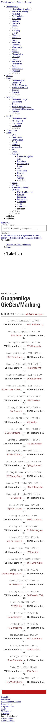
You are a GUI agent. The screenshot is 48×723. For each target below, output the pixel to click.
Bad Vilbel (16, 18)
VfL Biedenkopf (34, 443)
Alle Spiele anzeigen (34, 314)
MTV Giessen (33, 400)
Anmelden (14, 235)
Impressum (21, 197)
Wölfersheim (17, 68)
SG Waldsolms (34, 378)
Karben (15, 40)
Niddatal (15, 52)
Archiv (35, 235)
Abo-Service (11, 238)
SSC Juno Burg (14, 357)
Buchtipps (21, 161)
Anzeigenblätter (25, 235)
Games (20, 166)
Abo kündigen (7, 718)
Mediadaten (6, 711)
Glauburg (16, 35)
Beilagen (15, 111)
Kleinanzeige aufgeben (21, 106)
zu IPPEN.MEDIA (24, 238)
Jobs (3, 235)
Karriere (20, 173)
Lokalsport (16, 83)
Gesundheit (22, 171)
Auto (19, 159)
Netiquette (21, 201)
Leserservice (17, 123)
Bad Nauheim (17, 16)
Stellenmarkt (17, 102)
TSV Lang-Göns (14, 476)
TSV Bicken (16, 335)
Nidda (14, 49)
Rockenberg (17, 64)
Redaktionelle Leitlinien (11, 702)
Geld (19, 168)
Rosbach (15, 66)
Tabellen (15, 90)
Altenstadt (16, 14)
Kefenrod (16, 42)
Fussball (15, 92)
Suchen (5, 233)
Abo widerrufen (8, 721)
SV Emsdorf (16, 411)
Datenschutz (22, 199)
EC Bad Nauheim (19, 85)
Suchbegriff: (8, 228)
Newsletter (21, 206)
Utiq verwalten (7, 706)
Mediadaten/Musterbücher (23, 109)
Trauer (14, 104)
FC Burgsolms (34, 368)
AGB (19, 204)
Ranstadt (15, 59)
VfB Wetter (32, 422)
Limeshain (16, 45)
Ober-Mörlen (17, 54)
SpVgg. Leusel (34, 465)
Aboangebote (17, 121)
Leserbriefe (16, 125)
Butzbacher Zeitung (20, 11)
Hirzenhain (16, 37)
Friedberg (16, 30)
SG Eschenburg (14, 454)
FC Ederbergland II (13, 433)
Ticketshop (37, 238)
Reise (19, 175)
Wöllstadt (16, 71)
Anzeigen (5, 713)
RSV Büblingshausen (37, 487)
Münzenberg (17, 47)
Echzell (15, 26)
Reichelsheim (17, 61)
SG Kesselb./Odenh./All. (13, 389)
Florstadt (15, 28)
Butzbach (16, 23)
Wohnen (20, 178)
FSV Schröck (15, 498)
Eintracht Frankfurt (20, 87)
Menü (3, 223)
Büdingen (16, 21)
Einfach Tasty (23, 163)
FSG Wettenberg (35, 324)
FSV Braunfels (34, 346)
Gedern (15, 33)
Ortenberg (16, 56)
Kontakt (20, 194)
